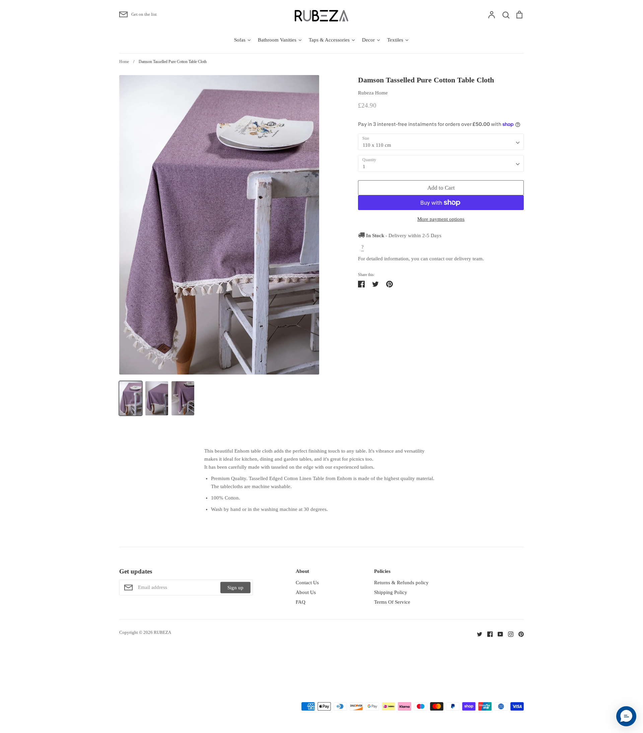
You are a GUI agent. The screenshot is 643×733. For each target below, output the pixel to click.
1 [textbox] (364, 166)
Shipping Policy (390, 592)
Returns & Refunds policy (401, 582)
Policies (382, 571)
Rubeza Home (373, 92)
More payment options (441, 219)
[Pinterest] (518, 633)
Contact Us (307, 582)
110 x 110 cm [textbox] (377, 145)
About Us (306, 592)
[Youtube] (498, 633)
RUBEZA (162, 632)
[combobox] (441, 142)
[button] (626, 716)
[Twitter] (477, 633)
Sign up (235, 587)
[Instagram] (508, 633)
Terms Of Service (392, 602)
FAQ (300, 602)
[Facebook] (487, 633)
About (302, 571)
